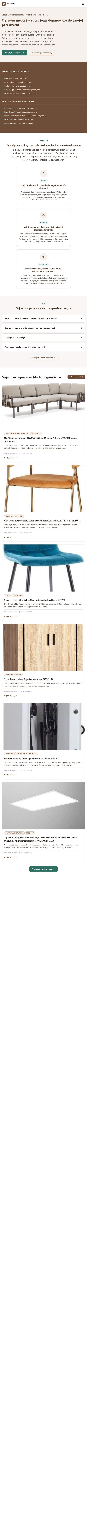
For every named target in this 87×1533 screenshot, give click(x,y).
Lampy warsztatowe (14, 833)
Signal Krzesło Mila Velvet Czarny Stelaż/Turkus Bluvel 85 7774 (34, 600)
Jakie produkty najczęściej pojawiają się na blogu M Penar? (31, 318)
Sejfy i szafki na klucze (26, 754)
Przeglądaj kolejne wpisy (42, 869)
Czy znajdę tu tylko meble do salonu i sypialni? (25, 347)
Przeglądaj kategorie (13, 53)
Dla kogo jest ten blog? (15, 337)
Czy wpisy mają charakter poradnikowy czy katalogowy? (30, 328)
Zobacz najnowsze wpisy (42, 53)
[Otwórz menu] (83, 3)
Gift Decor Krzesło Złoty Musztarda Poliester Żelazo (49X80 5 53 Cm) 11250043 (42, 520)
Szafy (18, 674)
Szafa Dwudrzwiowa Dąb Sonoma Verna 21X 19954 (28, 679)
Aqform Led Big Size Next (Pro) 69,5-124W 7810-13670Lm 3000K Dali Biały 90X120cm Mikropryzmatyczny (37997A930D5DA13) (40, 839)
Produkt (36, 433)
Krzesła (9, 516)
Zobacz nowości (75, 377)
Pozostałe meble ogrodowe (17, 433)
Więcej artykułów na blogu (42, 358)
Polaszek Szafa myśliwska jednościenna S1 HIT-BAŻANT (31, 758)
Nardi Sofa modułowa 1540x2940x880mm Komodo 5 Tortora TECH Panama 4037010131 (40, 440)
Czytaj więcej (9, 458)
